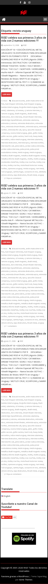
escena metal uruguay (19, 133)
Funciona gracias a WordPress (15, 576)
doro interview (16, 117)
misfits (30, 159)
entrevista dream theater (15, 126)
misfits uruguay (39, 159)
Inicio (5, 101)
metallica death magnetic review (33, 155)
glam (30, 133)
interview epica (23, 143)
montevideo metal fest (9, 162)
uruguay (41, 175)
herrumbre (5, 139)
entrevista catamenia (31, 120)
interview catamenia (34, 139)
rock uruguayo (6, 172)
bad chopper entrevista (14, 104)
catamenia (10, 110)
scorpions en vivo (31, 172)
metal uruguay (23, 152)
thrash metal (32, 175)
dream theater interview (32, 117)
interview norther (37, 143)
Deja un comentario (14, 178)
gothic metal (37, 133)
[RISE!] (24, 14)
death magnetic (21, 113)
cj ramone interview (32, 110)
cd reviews (19, 110)
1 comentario (12, 326)
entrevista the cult (14, 130)
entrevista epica (32, 126)
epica (24, 130)
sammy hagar (18, 172)
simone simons (7, 175)
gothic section (18, 136)
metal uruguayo (35, 152)
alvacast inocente (18, 101)
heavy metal (37, 136)
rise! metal (40, 168)
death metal (32, 113)
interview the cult (7, 146)
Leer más (7, 94)
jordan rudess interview (10, 149)
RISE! (25, 45)
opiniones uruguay (15, 168)
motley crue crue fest (27, 162)
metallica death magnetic (10, 155)
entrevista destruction (26, 123)
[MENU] (45, 19)
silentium (42, 172)
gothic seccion (6, 136)
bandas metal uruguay (9, 107)
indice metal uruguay (18, 139)
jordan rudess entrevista (34, 146)
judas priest (24, 149)
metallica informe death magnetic (14, 159)
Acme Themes (25, 579)
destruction (5, 117)
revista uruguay (29, 168)
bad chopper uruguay (32, 104)
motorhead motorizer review (32, 165)
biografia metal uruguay (28, 107)
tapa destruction (20, 175)
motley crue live (13, 165)
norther (4, 168)
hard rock (28, 136)
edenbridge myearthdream (11, 120)
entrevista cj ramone (9, 123)
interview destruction (9, 143)
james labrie (19, 146)
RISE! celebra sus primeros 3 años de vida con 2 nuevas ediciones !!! (23, 39)
